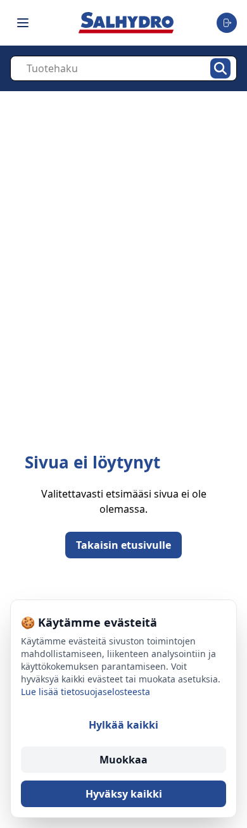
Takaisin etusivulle (123, 545)
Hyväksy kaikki (124, 794)
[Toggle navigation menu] (22, 22)
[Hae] (220, 68)
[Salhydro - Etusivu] (126, 22)
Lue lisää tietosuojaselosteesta (85, 692)
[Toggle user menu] (227, 23)
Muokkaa (123, 760)
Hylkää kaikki (123, 725)
